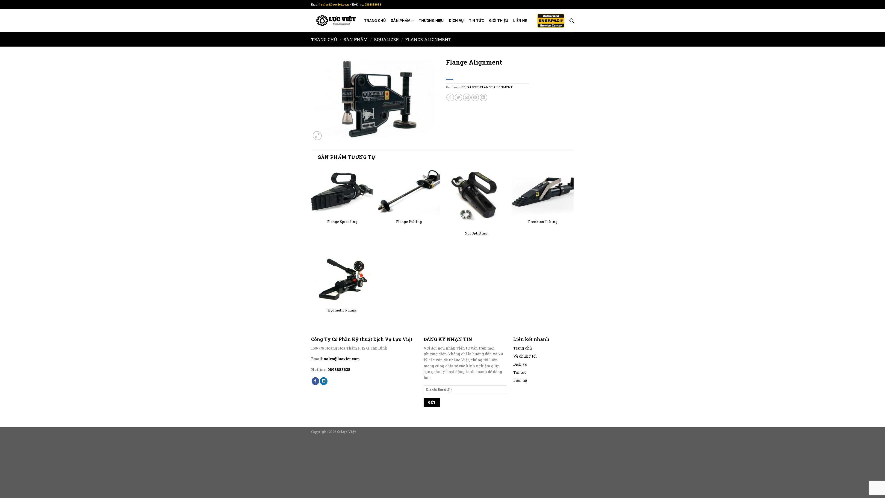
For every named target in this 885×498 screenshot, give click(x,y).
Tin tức (476, 20)
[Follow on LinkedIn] (323, 381)
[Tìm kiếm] (571, 21)
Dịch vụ (456, 20)
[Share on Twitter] (458, 97)
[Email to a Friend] (467, 97)
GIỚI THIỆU (498, 20)
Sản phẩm (401, 20)
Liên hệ (520, 20)
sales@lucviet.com (335, 4)
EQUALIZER (386, 39)
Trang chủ (375, 20)
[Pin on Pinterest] (475, 97)
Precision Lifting (543, 222)
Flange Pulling (409, 222)
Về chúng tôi (525, 356)
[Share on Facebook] (450, 97)
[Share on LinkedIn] (483, 97)
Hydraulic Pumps (342, 310)
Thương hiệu (431, 20)
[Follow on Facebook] (315, 381)
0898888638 (373, 4)
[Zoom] (317, 135)
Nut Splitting (476, 233)
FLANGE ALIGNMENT (428, 39)
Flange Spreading (342, 222)
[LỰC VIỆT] (334, 21)
